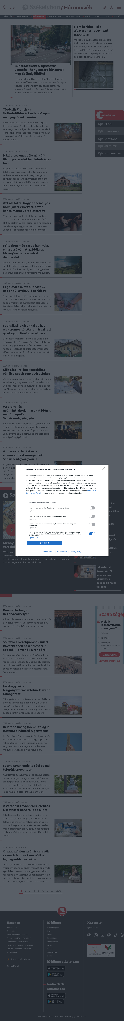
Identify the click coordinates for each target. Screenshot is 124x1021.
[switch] (92, 507)
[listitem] (62, 502)
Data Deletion (48, 552)
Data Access (62, 552)
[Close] (104, 469)
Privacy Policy (75, 552)
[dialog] (62, 510)
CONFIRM (44, 543)
